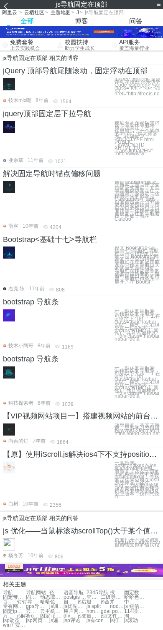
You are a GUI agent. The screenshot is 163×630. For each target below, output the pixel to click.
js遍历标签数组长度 (56, 620)
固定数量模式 (135, 592)
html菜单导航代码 (94, 611)
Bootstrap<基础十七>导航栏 (50, 239)
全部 (27, 21)
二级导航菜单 (112, 597)
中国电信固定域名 (131, 602)
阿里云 (9, 12)
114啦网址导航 (135, 611)
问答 (136, 21)
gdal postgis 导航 (112, 611)
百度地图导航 (10, 602)
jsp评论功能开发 (75, 620)
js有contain (98, 620)
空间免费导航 (94, 597)
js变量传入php (89, 616)
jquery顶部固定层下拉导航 (47, 114)
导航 (8, 592)
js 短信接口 (135, 606)
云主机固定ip (51, 611)
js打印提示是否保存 (117, 620)
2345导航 (97, 592)
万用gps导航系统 (10, 616)
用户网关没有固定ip (75, 611)
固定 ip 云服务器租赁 (51, 616)
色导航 (56, 592)
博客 (81, 21)
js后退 (85, 602)
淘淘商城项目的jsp (131, 616)
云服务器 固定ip (33, 611)
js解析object (28, 616)
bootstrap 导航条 (31, 302)
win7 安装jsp (14, 625)
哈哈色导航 (135, 597)
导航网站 (36, 592)
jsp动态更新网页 (14, 620)
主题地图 (61, 12)
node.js (117, 606)
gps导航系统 (37, 606)
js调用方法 (56, 606)
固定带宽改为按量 (33, 597)
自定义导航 (71, 602)
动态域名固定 (51, 597)
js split (94, 606)
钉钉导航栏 (28, 602)
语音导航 (74, 592)
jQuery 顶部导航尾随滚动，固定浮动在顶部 (75, 71)
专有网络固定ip (14, 606)
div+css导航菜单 (71, 616)
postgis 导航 (75, 597)
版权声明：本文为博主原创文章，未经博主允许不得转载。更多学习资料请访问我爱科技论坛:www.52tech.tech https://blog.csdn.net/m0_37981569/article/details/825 (137, 429)
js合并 (108, 602)
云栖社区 (34, 12)
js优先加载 (75, 606)
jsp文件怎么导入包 (112, 616)
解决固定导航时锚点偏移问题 (52, 173)
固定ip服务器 (14, 611)
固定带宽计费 (14, 597)
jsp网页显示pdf (37, 620)
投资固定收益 (117, 592)
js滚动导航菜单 (135, 620)
